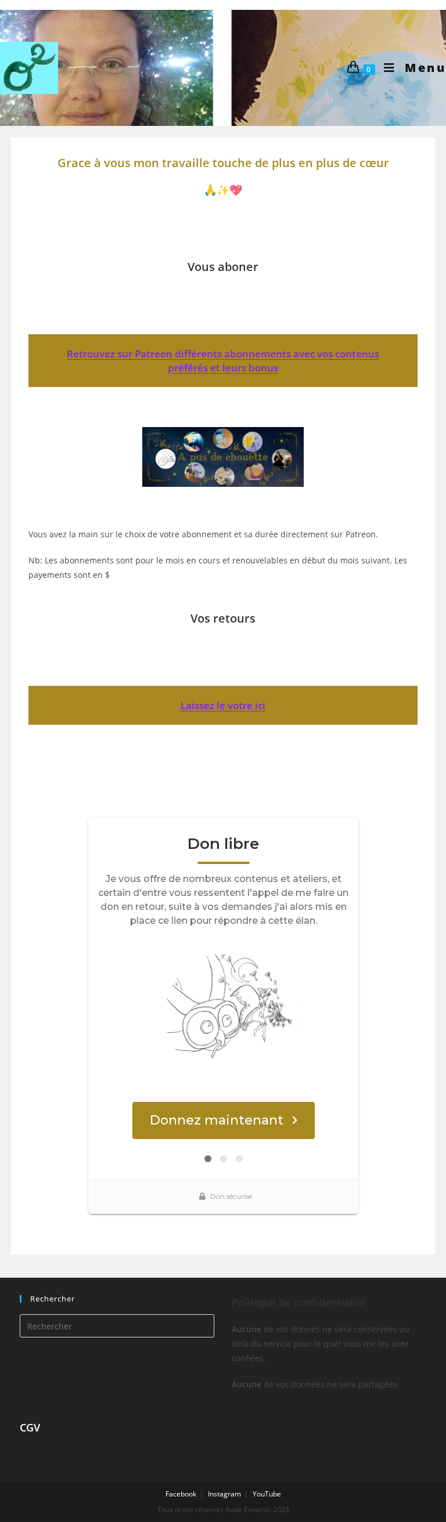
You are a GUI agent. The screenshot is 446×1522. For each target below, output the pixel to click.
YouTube (267, 1494)
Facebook (181, 1494)
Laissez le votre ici (223, 705)
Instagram (224, 1494)
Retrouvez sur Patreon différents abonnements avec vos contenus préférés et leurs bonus (223, 360)
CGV (30, 1427)
